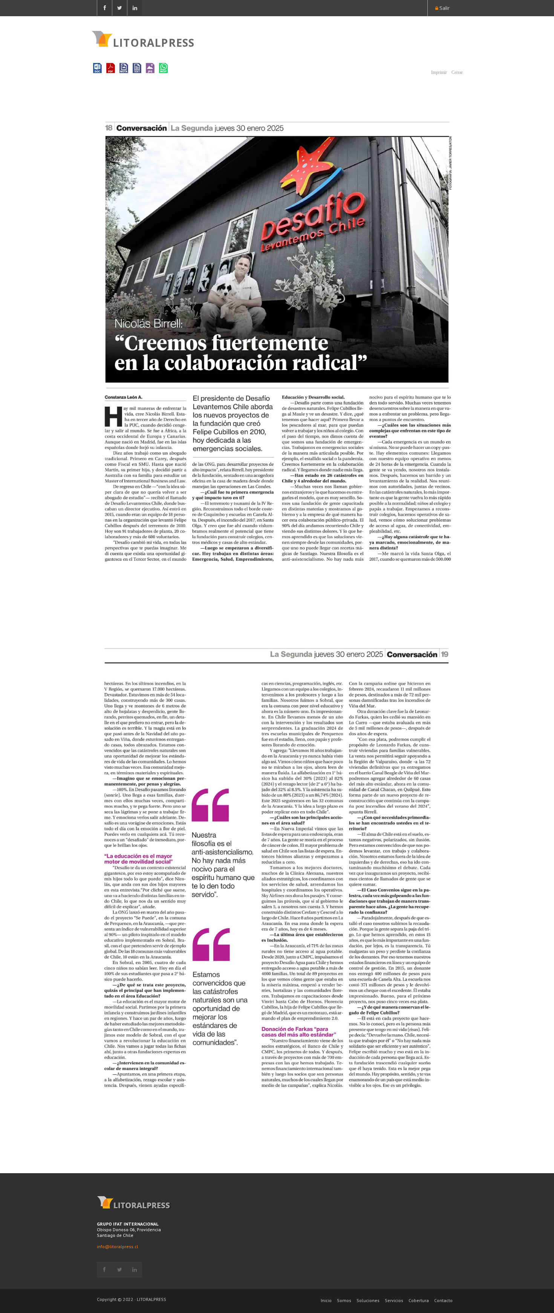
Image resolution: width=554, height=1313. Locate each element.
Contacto (443, 1300)
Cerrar (456, 72)
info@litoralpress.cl (117, 1246)
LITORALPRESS (153, 41)
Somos (344, 1300)
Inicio (326, 1300)
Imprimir (438, 72)
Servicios (394, 1300)
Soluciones (368, 1300)
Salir (444, 8)
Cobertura (419, 1300)
